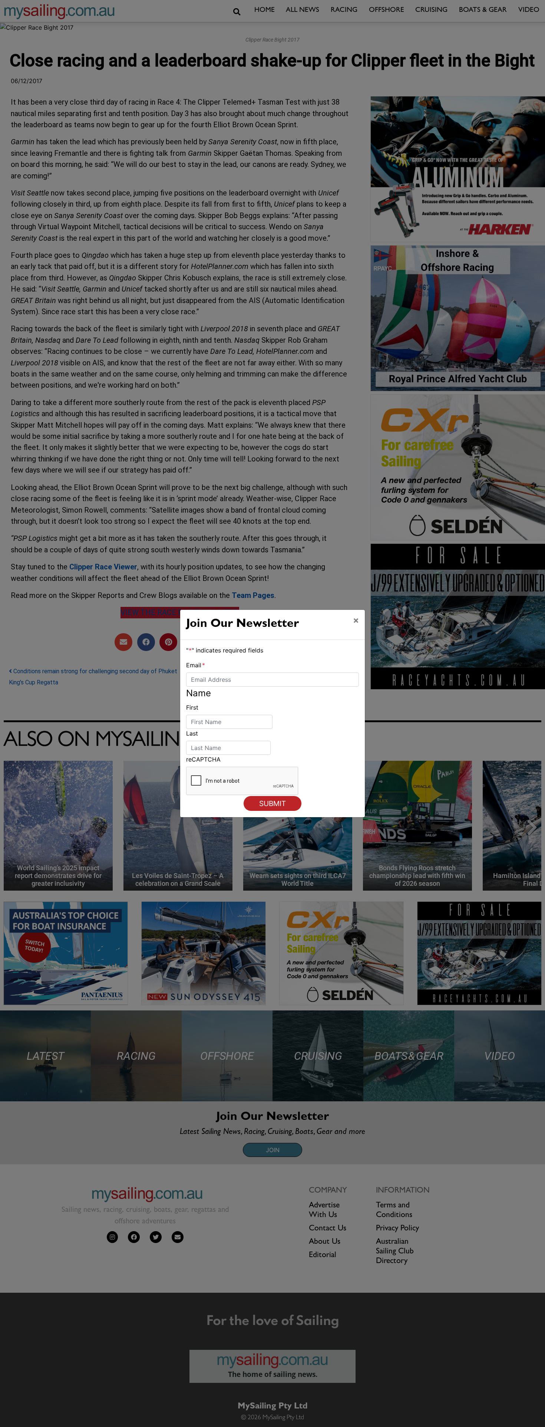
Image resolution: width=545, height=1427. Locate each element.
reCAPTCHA (203, 759)
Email (195, 665)
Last (192, 733)
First (192, 707)
